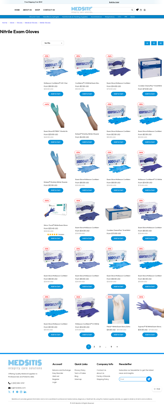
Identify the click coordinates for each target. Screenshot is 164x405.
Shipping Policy (103, 379)
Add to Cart (55, 94)
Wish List (55, 376)
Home (17, 10)
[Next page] (117, 346)
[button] (141, 10)
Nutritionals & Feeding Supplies (75, 17)
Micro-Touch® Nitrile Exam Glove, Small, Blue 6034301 (63, 225)
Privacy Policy (80, 370)
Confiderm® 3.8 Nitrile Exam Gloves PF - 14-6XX (92, 83)
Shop (37, 10)
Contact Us (49, 10)
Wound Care (34, 17)
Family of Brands (103, 376)
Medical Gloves (31, 23)
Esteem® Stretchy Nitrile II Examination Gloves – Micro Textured (98, 134)
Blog (76, 376)
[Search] (132, 10)
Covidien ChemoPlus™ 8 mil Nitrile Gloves (121, 230)
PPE (126, 17)
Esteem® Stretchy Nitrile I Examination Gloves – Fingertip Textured (68, 182)
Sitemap (78, 379)
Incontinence (96, 17)
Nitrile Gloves (45, 23)
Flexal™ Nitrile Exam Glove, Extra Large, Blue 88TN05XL (127, 327)
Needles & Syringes (51, 17)
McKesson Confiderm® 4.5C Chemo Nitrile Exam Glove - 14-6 (65, 83)
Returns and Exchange (61, 370)
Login (54, 382)
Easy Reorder (57, 373)
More (133, 17)
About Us (27, 10)
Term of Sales (80, 373)
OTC (119, 17)
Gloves (19, 23)
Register (55, 379)
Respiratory (109, 17)
